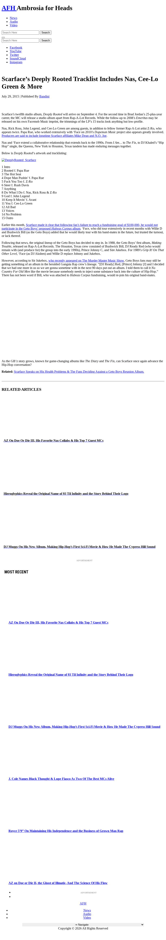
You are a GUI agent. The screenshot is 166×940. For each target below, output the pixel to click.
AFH (9, 8)
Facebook (16, 47)
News (13, 18)
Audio (14, 21)
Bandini (44, 96)
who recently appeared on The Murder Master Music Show (86, 260)
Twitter (14, 55)
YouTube (15, 51)
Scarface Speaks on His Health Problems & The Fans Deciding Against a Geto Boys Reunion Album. (79, 371)
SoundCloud (18, 58)
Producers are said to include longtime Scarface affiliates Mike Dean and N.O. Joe (54, 135)
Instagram (16, 62)
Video (13, 25)
